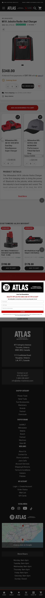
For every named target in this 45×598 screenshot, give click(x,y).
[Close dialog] (43, 281)
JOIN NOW (22, 311)
